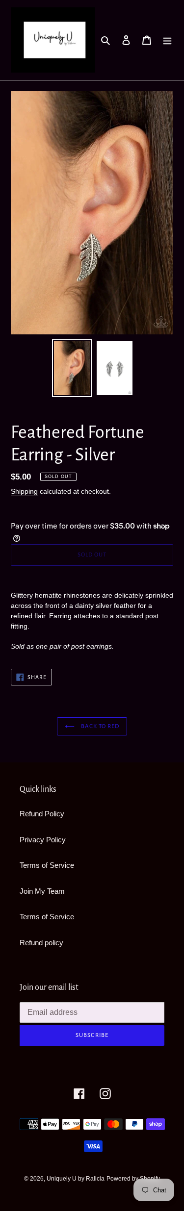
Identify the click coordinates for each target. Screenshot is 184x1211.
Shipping (24, 491)
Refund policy (41, 942)
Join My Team (42, 891)
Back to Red (99, 726)
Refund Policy (42, 813)
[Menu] (167, 39)
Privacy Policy (43, 839)
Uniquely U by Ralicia (76, 1178)
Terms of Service (47, 865)
